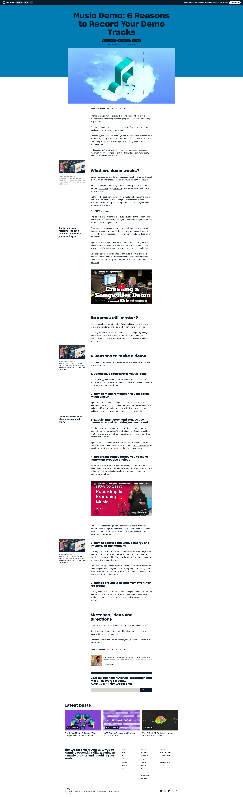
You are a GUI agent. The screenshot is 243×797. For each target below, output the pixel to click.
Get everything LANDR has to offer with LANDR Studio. (72, 182)
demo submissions (141, 445)
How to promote (164, 759)
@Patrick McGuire (108, 664)
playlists (117, 327)
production (103, 188)
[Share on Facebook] (112, 108)
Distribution (217, 2)
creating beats (112, 119)
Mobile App (143, 778)
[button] (26, 2)
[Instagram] (177, 791)
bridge (116, 471)
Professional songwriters (124, 257)
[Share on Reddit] (125, 108)
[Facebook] (169, 791)
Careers (124, 762)
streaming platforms (101, 327)
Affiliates (124, 765)
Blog (123, 755)
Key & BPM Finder (165, 762)
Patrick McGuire (112, 44)
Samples (201, 2)
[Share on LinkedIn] (120, 108)
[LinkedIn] (165, 791)
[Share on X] (116, 108)
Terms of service (114, 791)
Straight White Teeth (113, 659)
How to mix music (164, 755)
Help (123, 759)
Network (143, 762)
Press (123, 768)
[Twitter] (173, 791)
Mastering (208, 2)
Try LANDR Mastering (100, 211)
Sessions (143, 765)
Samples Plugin (145, 775)
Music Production (190, 2)
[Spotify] (161, 791)
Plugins (225, 2)
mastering (117, 188)
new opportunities (107, 431)
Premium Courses (146, 782)
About (123, 752)
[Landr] (68, 791)
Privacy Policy (101, 791)
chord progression (127, 471)
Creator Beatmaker (146, 772)
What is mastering (165, 752)
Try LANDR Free (235, 2)
